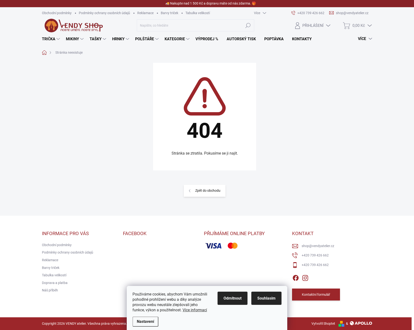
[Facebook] (295, 277)
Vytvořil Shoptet (323, 323)
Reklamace (145, 13)
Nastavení (145, 321)
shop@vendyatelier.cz (318, 246)
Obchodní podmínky (57, 13)
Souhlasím (266, 298)
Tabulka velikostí (197, 13)
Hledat (248, 25)
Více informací (195, 310)
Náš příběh (50, 290)
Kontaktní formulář (316, 294)
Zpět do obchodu (207, 190)
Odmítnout (233, 298)
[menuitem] (51, 39)
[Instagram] (305, 277)
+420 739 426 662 (315, 255)
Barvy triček (169, 13)
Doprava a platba (55, 283)
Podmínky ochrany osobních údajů (104, 13)
